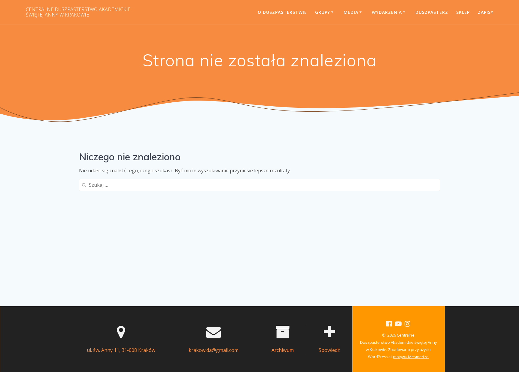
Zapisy (485, 12)
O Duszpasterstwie (282, 12)
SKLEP (463, 12)
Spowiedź (329, 350)
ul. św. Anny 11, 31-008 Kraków (121, 350)
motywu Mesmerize (411, 356)
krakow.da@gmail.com (213, 350)
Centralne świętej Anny (78, 12)
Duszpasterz (431, 12)
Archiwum (283, 350)
